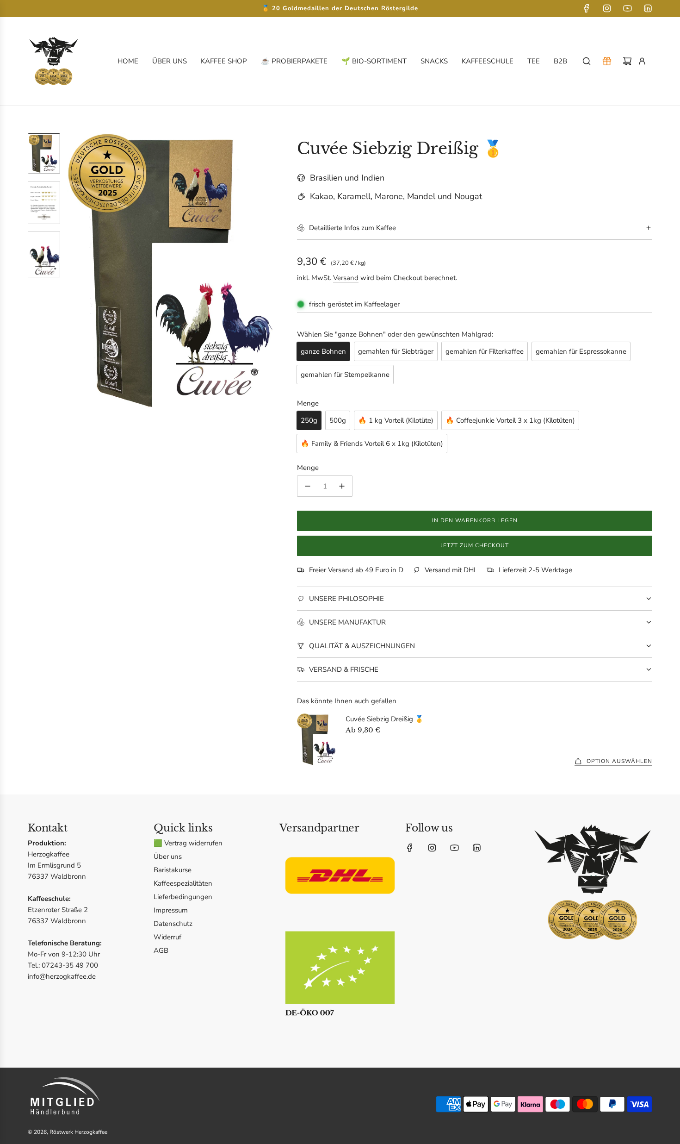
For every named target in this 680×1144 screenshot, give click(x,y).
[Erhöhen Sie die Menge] (342, 486)
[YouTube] (627, 8)
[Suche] (586, 61)
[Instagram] (607, 8)
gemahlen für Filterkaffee (484, 351)
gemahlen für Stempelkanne (345, 374)
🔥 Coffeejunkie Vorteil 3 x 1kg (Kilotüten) (510, 420)
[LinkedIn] (647, 8)
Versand (346, 277)
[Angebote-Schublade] (607, 61)
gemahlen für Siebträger (395, 351)
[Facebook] (586, 8)
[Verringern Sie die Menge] (307, 486)
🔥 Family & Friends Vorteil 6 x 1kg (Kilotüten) (372, 443)
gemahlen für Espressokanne (581, 351)
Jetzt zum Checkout (475, 545)
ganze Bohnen (323, 351)
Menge (308, 467)
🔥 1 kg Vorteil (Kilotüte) (395, 420)
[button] (74, 273)
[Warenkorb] (627, 61)
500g (337, 420)
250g (309, 420)
